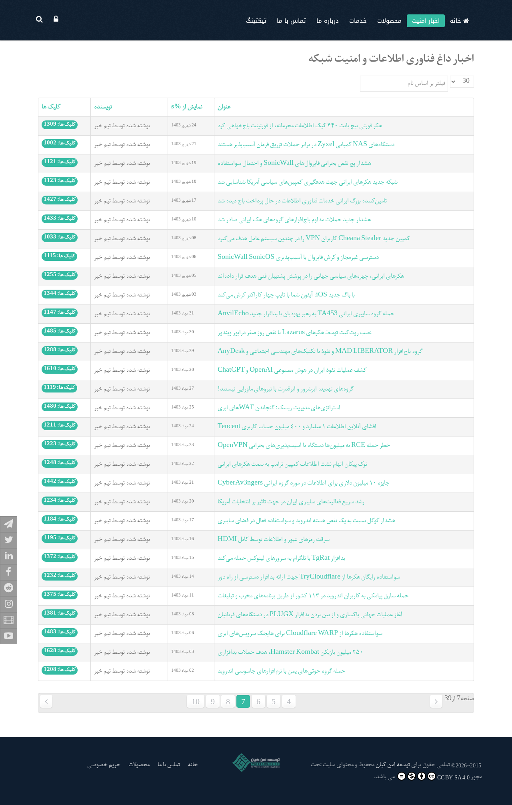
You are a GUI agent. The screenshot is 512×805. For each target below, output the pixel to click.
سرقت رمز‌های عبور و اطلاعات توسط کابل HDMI (274, 539)
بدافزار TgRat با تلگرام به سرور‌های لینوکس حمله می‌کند (281, 558)
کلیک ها (51, 107)
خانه (456, 20)
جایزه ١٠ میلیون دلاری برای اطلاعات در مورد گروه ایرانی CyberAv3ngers (304, 483)
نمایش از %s (186, 107)
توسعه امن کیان (393, 765)
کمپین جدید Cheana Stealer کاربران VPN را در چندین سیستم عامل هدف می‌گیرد (314, 238)
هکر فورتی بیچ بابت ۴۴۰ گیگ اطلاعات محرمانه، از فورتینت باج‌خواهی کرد (300, 126)
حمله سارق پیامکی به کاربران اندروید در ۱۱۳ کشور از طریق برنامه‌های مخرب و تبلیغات (313, 596)
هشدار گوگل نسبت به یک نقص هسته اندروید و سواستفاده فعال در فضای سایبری (306, 521)
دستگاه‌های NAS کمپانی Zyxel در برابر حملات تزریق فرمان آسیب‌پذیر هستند (306, 144)
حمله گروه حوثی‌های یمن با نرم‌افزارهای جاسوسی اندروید (281, 671)
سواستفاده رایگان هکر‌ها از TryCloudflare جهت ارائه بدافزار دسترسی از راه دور (309, 577)
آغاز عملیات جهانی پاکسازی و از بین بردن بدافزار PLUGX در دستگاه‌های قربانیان (310, 615)
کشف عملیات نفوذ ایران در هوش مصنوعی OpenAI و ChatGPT (292, 370)
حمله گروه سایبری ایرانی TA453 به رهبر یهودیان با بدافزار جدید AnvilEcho (306, 314)
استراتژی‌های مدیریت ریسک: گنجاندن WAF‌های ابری (279, 408)
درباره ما (327, 20)
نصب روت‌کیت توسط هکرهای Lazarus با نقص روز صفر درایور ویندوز (295, 332)
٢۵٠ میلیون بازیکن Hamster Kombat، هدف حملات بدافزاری (290, 652)
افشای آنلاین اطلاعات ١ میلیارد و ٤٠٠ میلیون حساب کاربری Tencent (297, 427)
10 (196, 701)
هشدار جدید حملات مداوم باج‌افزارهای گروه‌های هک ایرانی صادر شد (294, 220)
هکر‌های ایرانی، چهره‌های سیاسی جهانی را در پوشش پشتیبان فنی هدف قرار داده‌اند (311, 276)
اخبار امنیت (426, 20)
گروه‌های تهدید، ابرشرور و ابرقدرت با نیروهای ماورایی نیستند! (286, 389)
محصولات (389, 20)
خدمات (358, 20)
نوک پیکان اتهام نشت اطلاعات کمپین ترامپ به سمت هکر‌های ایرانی (292, 464)
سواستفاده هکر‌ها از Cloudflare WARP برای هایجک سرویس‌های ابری (300, 633)
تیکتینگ (256, 20)
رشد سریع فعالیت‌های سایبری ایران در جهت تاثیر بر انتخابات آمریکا (291, 502)
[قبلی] (436, 701)
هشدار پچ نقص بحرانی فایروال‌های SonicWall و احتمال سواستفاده (294, 163)
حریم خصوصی (103, 765)
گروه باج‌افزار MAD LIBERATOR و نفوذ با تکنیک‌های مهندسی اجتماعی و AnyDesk (320, 351)
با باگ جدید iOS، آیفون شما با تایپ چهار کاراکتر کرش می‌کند (286, 295)
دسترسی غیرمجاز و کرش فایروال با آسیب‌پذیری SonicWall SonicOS (298, 257)
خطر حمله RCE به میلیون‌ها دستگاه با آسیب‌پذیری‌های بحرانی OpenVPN (304, 445)
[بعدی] (46, 701)
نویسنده (103, 107)
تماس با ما (291, 20)
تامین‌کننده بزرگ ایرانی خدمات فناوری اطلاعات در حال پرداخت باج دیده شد (302, 201)
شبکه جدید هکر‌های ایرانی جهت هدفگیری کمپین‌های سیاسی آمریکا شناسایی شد (308, 182)
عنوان (224, 107)
